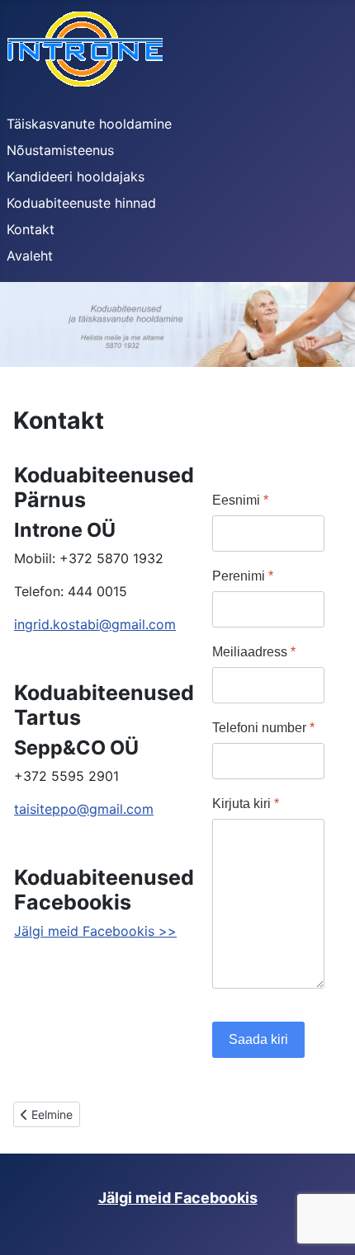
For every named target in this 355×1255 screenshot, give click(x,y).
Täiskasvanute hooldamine (89, 123)
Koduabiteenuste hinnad (81, 203)
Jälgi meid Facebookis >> (95, 931)
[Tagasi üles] (326, 1224)
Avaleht (30, 255)
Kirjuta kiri (245, 804)
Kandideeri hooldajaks (75, 176)
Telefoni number (263, 728)
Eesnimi (240, 500)
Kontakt (30, 229)
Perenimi (242, 576)
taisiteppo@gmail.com (84, 809)
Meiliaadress (254, 652)
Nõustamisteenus (60, 150)
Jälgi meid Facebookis (178, 1197)
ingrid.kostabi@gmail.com (95, 624)
